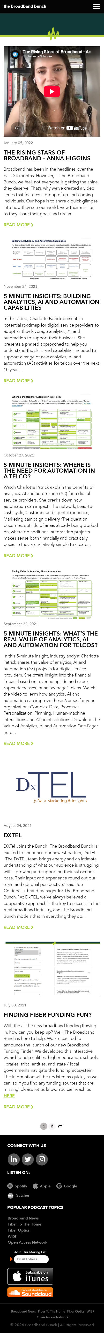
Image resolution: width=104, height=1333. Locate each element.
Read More (17, 225)
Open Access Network (27, 1243)
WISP (12, 1237)
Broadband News (23, 1218)
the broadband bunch (25, 7)
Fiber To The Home (24, 1224)
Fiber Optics (19, 1231)
